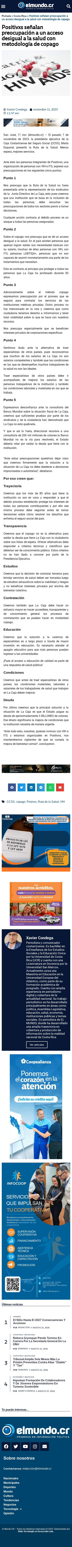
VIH (62, 801)
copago (20, 801)
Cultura (8, 1495)
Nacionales (10, 1478)
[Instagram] (35, 1446)
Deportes (9, 1487)
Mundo (8, 1491)
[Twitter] (15, 1446)
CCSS (11, 801)
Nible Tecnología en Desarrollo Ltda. (36, 1531)
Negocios (9, 1504)
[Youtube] (25, 1446)
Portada (6, 16)
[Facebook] (6, 1446)
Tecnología (10, 1508)
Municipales (11, 1482)
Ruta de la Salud (48, 801)
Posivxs (32, 801)
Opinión (8, 1513)
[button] (3, 6)
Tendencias (11, 1500)
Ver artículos (37, 1044)
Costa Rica (20, 16)
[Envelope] (44, 1446)
